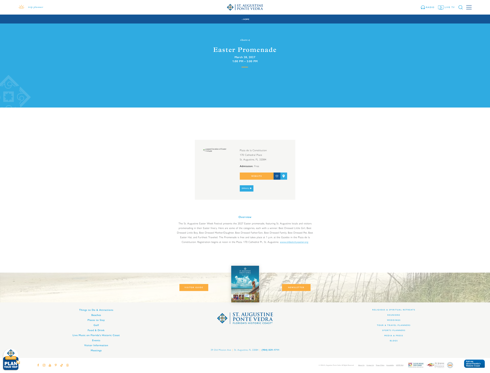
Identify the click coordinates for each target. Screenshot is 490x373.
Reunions (393, 315)
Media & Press (393, 335)
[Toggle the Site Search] (460, 7)
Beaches (96, 315)
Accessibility (390, 365)
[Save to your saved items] (277, 176)
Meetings (96, 350)
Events (96, 340)
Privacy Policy (380, 365)
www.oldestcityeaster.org (294, 242)
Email (245, 188)
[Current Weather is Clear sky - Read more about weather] (21, 7)
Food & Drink (96, 330)
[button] (474, 364)
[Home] (245, 7)
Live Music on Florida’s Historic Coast (96, 335)
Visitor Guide (194, 287)
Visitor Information (96, 345)
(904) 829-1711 (270, 349)
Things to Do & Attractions (96, 309)
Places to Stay (96, 320)
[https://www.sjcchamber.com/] (435, 365)
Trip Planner (35, 7)
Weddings (394, 320)
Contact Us (370, 365)
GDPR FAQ (399, 365)
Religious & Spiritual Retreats (393, 310)
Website (256, 176)
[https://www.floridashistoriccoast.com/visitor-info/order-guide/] (245, 284)
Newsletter (296, 287)
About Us (361, 365)
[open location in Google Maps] (217, 150)
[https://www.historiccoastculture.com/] (416, 365)
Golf (96, 325)
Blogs (394, 341)
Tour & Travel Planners (394, 325)
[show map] (283, 176)
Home (246, 19)
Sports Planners (394, 330)
